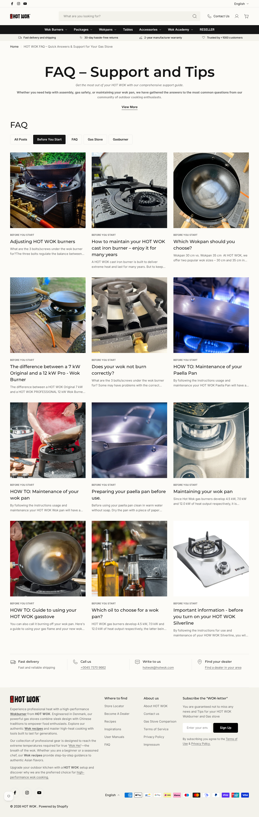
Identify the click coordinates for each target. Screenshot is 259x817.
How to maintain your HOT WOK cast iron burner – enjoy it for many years (128, 248)
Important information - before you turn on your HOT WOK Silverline (208, 616)
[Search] (194, 16)
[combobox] (129, 16)
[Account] (236, 16)
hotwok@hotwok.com (158, 667)
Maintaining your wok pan (203, 491)
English (239, 3)
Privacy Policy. (200, 743)
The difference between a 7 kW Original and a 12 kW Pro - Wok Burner (45, 373)
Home (14, 46)
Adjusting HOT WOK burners (42, 241)
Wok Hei (75, 745)
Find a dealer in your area (223, 667)
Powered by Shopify (53, 806)
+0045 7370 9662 (93, 667)
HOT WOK (29, 806)
